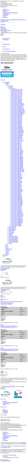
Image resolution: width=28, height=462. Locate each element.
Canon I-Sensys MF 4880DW (17, 157)
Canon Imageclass (12, 226)
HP (6, 246)
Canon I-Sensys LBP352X (16, 119)
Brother (7, 83)
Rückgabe (5, 9)
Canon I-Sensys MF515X (16, 206)
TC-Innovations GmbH (5, 447)
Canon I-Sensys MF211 (16, 172)
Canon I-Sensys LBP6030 (16, 125)
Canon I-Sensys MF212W (16, 173)
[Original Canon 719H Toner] (7, 302)
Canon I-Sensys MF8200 (16, 224)
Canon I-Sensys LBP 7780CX (17, 105)
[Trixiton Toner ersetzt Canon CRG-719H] (9, 349)
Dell (6, 244)
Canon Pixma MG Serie (13, 238)
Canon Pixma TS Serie (13, 242)
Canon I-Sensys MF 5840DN (17, 159)
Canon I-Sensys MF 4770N (16, 155)
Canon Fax (10, 85)
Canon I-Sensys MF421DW (17, 190)
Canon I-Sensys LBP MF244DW (18, 110)
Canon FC (10, 86)
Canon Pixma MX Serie (13, 240)
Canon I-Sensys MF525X (16, 209)
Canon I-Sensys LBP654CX (17, 133)
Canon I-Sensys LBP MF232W (17, 108)
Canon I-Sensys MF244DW (17, 182)
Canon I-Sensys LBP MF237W (17, 109)
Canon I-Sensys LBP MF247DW (18, 111)
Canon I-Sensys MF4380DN (17, 202)
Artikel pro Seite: (4, 299)
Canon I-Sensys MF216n (16, 175)
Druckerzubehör (6, 82)
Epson (7, 245)
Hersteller (2, 270)
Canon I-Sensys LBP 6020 (16, 102)
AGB (4, 16)
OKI (7, 252)
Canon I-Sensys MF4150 (16, 188)
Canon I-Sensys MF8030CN (17, 218)
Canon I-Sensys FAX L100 (16, 89)
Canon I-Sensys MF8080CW (17, 222)
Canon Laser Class (12, 227)
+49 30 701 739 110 (5, 419)
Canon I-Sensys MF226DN (16, 177)
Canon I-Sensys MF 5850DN (17, 160)
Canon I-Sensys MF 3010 (16, 144)
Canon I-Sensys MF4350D (16, 199)
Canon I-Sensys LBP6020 (16, 124)
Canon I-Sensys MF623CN (16, 210)
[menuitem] (14, 12)
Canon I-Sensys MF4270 (16, 192)
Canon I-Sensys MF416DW (17, 189)
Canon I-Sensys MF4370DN (17, 200)
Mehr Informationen (5, 459)
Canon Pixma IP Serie (12, 237)
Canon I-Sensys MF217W (16, 176)
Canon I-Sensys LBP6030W (17, 128)
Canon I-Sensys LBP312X (16, 117)
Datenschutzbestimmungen (9, 386)
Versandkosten (23, 442)
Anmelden (8, 30)
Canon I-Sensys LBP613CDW (17, 130)
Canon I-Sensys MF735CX (16, 217)
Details (2, 324)
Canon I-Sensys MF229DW (17, 178)
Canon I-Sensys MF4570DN (17, 203)
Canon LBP (10, 231)
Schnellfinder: (3, 290)
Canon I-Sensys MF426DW (17, 191)
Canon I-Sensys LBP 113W (16, 98)
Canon (7, 84)
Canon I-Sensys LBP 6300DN (17, 103)
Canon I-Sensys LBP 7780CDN (17, 104)
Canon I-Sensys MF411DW (16, 185)
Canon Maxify (11, 232)
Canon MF (10, 233)
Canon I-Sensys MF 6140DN (17, 165)
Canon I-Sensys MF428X (16, 193)
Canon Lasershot (11, 230)
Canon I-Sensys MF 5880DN (17, 162)
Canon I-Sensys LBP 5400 (16, 99)
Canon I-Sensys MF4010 (16, 184)
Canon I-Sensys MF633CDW (17, 213)
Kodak (7, 247)
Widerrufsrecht (6, 13)
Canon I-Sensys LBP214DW (17, 115)
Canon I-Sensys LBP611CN (17, 129)
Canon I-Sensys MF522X (16, 207)
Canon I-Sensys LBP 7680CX (17, 141)
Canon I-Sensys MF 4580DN (17, 152)
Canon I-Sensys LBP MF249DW (18, 112)
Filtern (2, 295)
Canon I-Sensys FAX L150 (16, 92)
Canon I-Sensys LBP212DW (17, 113)
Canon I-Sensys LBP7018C (16, 137)
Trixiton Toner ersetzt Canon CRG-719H (9, 350)
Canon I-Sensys (11, 88)
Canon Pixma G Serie (12, 236)
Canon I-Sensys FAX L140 (16, 91)
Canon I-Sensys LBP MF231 (17, 106)
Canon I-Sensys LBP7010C (16, 136)
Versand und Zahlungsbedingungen (10, 12)
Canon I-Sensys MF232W (16, 180)
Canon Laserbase (11, 229)
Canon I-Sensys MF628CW (16, 211)
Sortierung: (3, 296)
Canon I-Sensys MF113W (16, 143)
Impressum (5, 17)
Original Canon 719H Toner (6, 303)
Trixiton (6, 274)
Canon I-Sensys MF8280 (16, 225)
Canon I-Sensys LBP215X (16, 116)
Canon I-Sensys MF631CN (16, 212)
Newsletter (5, 410)
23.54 (3, 277)
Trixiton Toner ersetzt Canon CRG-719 (9, 327)
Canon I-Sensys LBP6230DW (17, 131)
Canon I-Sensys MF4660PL (17, 204)
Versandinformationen (5, 268)
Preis (2, 276)
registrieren (5, 31)
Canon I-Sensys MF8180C (16, 223)
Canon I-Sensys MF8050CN (17, 220)
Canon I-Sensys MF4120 (16, 186)
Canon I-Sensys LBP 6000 (16, 101)
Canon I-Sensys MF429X (16, 195)
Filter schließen (4, 269)
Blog (4, 256)
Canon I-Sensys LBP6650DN (17, 135)
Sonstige (10, 243)
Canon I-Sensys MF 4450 (16, 149)
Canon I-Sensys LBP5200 (16, 122)
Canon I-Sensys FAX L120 (16, 90)
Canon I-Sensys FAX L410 (16, 96)
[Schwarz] (3, 306)
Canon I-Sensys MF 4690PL (17, 153)
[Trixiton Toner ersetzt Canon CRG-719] (9, 325)
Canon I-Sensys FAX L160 (16, 94)
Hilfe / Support (6, 10)
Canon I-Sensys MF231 (16, 179)
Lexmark (7, 251)
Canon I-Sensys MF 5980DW (17, 164)
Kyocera (7, 250)
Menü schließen (4, 29)
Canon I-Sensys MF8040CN (17, 219)
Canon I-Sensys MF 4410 (16, 146)
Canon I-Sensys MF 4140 (16, 145)
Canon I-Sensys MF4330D (16, 197)
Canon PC (10, 235)
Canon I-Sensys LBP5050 (16, 121)
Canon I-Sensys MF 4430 (16, 148)
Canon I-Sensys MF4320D (16, 196)
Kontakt (4, 11)
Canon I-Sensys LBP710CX (17, 138)
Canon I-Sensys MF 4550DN (17, 150)
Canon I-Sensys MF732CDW (17, 215)
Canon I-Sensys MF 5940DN (17, 163)
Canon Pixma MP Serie (13, 239)
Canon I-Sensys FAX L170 (16, 95)
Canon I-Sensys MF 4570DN (17, 151)
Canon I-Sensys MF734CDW (17, 216)
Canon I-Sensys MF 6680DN (17, 168)
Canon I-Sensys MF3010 (16, 183)
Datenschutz (5, 15)
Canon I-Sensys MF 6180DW (17, 166)
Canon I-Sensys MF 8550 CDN (17, 170)
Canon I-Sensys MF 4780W (17, 156)
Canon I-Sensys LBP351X (16, 118)
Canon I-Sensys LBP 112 (16, 97)
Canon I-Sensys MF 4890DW (17, 158)
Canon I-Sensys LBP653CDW (17, 132)
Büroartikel (5, 254)
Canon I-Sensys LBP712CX (17, 139)
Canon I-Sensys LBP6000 (16, 123)
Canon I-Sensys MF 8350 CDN (17, 169)
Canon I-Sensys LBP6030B (16, 126)
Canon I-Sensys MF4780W (16, 205)
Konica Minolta (9, 249)
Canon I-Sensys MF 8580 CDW (17, 171)
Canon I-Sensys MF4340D (16, 198)
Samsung (8, 253)
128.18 (7, 277)
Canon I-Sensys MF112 (16, 142)
